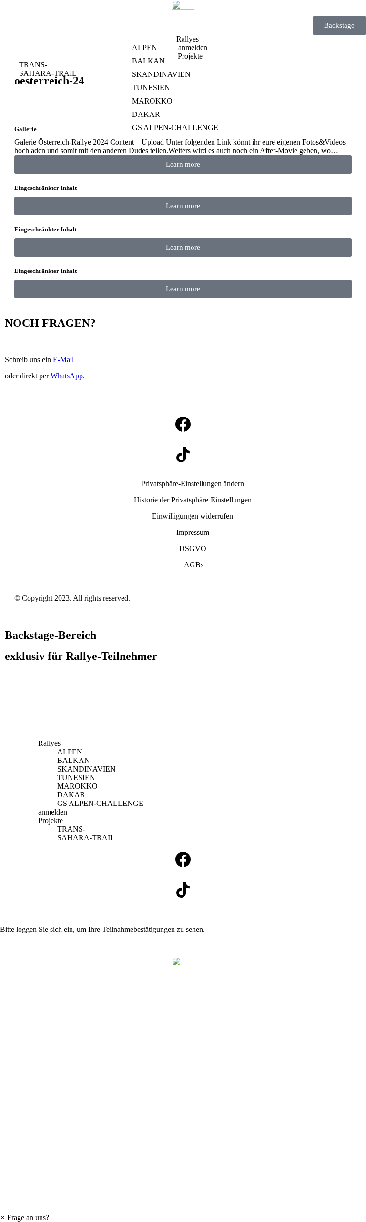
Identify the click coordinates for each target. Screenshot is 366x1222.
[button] (192, 484)
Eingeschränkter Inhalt (45, 187)
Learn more (183, 164)
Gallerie (25, 129)
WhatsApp (67, 376)
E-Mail (63, 359)
